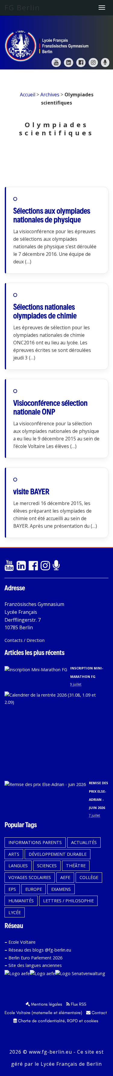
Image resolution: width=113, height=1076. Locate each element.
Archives (49, 94)
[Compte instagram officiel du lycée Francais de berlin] (45, 566)
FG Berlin (22, 7)
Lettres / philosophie (68, 901)
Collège (89, 877)
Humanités (21, 901)
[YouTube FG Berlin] (56, 62)
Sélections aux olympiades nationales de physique (51, 215)
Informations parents (35, 842)
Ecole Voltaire (22, 942)
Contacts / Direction (25, 640)
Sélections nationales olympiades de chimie (45, 311)
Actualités (84, 842)
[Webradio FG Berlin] (105, 62)
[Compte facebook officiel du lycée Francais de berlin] (33, 566)
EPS (12, 889)
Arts (13, 854)
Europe (33, 889)
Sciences (47, 865)
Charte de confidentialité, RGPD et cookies (57, 1020)
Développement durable (57, 854)
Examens (61, 889)
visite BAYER (31, 491)
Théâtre (76, 865)
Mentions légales (46, 1004)
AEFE (65, 877)
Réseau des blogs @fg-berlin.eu (39, 950)
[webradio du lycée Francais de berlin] (57, 566)
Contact (98, 1012)
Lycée (14, 912)
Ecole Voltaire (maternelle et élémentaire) (43, 1012)
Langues (18, 865)
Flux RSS (78, 1004)
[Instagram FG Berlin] (93, 62)
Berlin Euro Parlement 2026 (35, 958)
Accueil (27, 94)
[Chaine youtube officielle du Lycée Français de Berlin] (9, 566)
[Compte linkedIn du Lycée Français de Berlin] (21, 566)
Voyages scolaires (29, 877)
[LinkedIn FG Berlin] (68, 62)
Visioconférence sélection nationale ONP (50, 407)
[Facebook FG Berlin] (81, 62)
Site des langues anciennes (35, 965)
